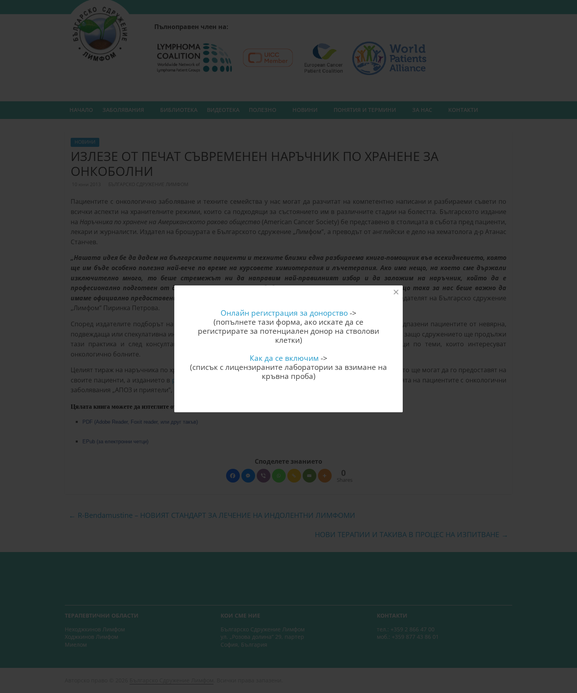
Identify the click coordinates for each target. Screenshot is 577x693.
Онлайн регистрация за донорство (284, 312)
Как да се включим (284, 358)
